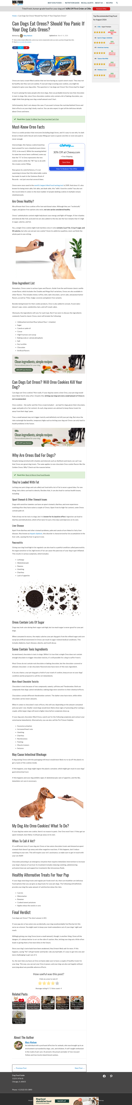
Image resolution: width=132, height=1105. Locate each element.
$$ (112, 52)
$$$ (112, 42)
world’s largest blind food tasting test (48, 185)
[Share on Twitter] (21, 47)
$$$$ (112, 32)
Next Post (80, 1068)
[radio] (40, 983)
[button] (117, 3)
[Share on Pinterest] (26, 47)
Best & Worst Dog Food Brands (38, 475)
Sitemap (101, 1100)
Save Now (66, 162)
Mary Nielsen (28, 36)
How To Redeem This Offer (66, 169)
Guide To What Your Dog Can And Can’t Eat (42, 119)
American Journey (103, 47)
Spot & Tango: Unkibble (105, 38)
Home (14, 16)
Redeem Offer (101, 9)
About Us (31, 1100)
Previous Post (20, 1068)
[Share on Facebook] (15, 47)
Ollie (99, 26)
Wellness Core (102, 69)
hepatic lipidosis (36, 533)
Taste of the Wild (103, 58)
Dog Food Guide (18, 1075)
